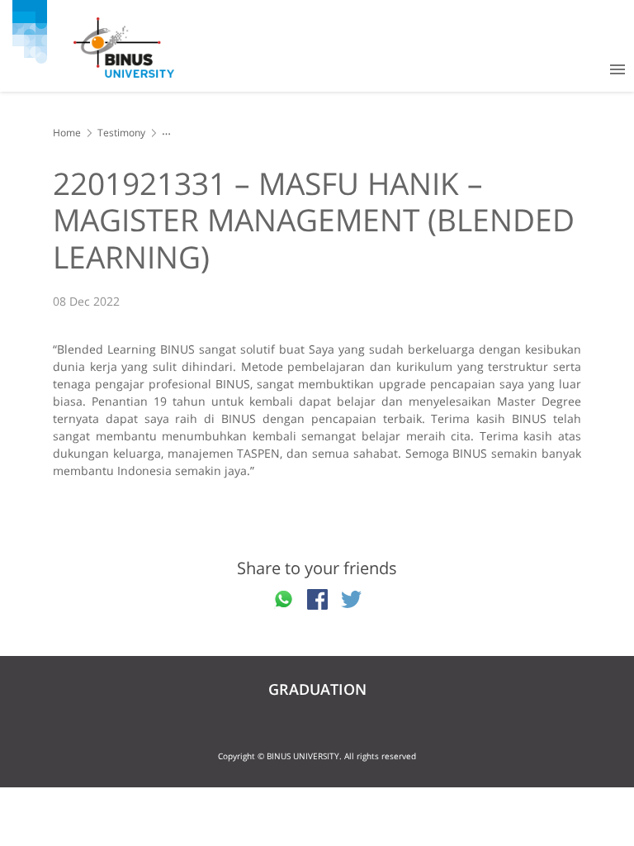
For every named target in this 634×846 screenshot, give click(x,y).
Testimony (121, 133)
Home (67, 133)
